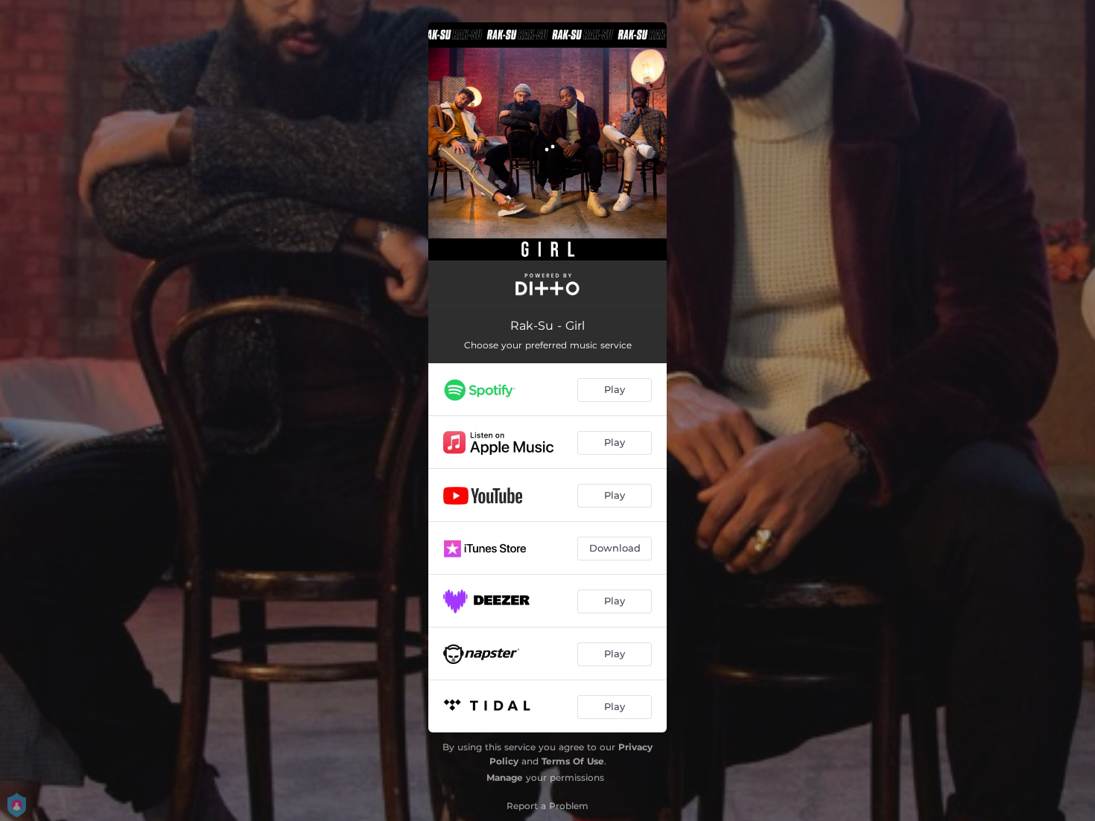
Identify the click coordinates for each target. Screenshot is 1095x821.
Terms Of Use (573, 761)
